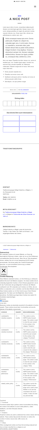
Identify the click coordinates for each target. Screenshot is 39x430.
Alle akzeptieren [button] (12, 266)
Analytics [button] (2, 410)
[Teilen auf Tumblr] (22, 103)
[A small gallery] (28, 129)
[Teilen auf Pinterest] (13, 103)
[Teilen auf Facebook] (5, 103)
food (22, 93)
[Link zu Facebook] (29, 247)
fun (26, 93)
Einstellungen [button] (3, 266)
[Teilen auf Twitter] (9, 103)
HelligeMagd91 (25, 89)
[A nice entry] (11, 118)
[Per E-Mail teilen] (34, 103)
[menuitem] (5, 249)
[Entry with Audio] (28, 118)
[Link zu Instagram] (31, 247)
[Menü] (35, 6)
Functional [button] (3, 400)
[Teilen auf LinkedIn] (17, 103)
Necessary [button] (3, 299)
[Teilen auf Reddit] (30, 103)
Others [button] (2, 421)
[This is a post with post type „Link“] (28, 124)
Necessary (5, 301)
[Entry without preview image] (11, 124)
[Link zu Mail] (34, 247)
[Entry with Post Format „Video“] (11, 129)
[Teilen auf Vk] (26, 103)
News (19, 16)
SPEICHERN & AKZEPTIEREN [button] (9, 429)
